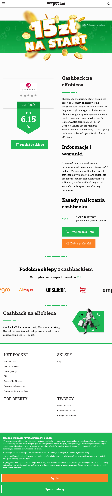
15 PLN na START (12, 366)
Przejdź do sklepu (83, 232)
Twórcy (65, 398)
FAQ (6, 376)
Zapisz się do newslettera (16, 391)
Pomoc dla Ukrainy (13, 381)
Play (59, 361)
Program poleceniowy (14, 386)
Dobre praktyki (80, 243)
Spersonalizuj (54, 489)
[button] (108, 3)
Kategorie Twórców (66, 415)
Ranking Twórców (66, 410)
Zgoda (55, 478)
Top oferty (16, 398)
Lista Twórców (64, 405)
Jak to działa (10, 361)
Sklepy (64, 354)
